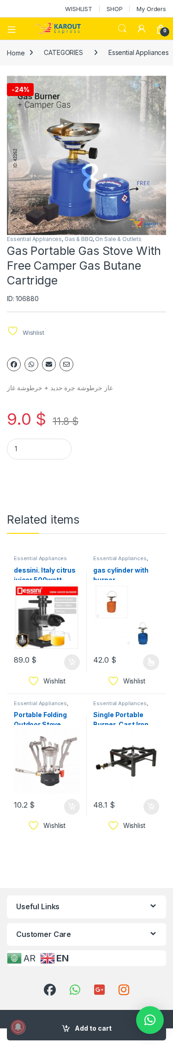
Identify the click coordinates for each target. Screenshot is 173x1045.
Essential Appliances (34, 239)
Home (15, 52)
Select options (148, 662)
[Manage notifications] (18, 1027)
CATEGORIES (63, 52)
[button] (157, 85)
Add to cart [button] (72, 662)
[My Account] (142, 28)
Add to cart (93, 1028)
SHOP (114, 8)
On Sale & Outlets (118, 239)
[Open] (15, 28)
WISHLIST (78, 8)
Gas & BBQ (79, 239)
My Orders (151, 8)
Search (122, 29)
